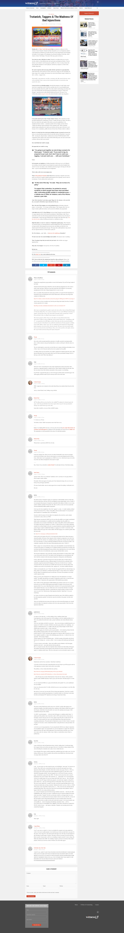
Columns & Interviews (30, 8)
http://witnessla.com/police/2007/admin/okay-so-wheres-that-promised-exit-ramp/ (50, 674)
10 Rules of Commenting (86, 904)
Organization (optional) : (31, 914)
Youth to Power (56, 8)
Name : (27, 909)
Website (61, 886)
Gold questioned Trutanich (41, 175)
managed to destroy (45, 94)
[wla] (31, 3)
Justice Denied (51, 465)
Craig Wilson (37, 826)
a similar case (72, 429)
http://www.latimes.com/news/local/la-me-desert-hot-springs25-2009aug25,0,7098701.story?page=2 (54, 298)
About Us (81, 8)
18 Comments (58, 24)
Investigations (43, 8)
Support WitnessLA (88, 8)
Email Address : (29, 919)
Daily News (38, 254)
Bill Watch (49, 8)
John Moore (36, 472)
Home (76, 904)
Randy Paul (36, 398)
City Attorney (51, 14)
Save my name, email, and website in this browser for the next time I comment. (43, 892)
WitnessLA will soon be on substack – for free (69, 8)
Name (27, 886)
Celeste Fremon (52, 24)
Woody (35, 337)
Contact (97, 904)
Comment (28, 873)
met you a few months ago (54, 233)
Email (44, 886)
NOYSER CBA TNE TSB (39, 848)
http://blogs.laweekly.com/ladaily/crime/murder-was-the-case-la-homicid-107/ (49, 305)
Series (37, 8)
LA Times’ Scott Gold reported (44, 49)
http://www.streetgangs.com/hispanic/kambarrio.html (46, 533)
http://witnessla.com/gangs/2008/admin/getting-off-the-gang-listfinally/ (48, 671)
